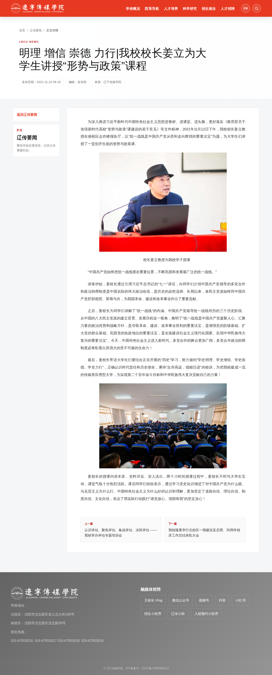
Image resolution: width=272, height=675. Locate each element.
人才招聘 (228, 8)
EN (246, 8)
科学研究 (190, 8)
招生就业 (209, 8)
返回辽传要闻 (27, 114)
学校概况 (133, 8)
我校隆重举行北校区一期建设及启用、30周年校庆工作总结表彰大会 (204, 529)
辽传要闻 (36, 30)
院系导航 (152, 8)
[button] (256, 8)
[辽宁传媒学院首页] (37, 8)
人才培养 (171, 8)
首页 (22, 30)
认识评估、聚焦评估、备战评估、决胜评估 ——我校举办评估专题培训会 (121, 529)
